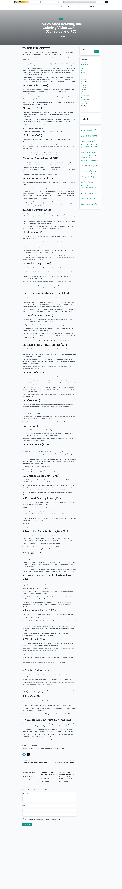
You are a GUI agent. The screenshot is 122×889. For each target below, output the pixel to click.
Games (61, 18)
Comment (25, 793)
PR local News (22, 2)
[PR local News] (16, 2)
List (47, 1)
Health (82, 85)
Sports (82, 97)
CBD (82, 68)
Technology (84, 99)
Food (82, 79)
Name (25, 805)
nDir (58, 36)
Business (83, 66)
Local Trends (53, 1)
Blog (60, 1)
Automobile (83, 64)
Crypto (82, 70)
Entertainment (84, 74)
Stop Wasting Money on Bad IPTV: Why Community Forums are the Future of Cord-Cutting (89, 171)
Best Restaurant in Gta (28, 772)
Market (83, 109)
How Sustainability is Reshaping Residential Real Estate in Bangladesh (88, 130)
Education (83, 72)
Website (25, 814)
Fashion (83, 76)
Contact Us (36, 1)
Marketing (83, 91)
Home (30, 1)
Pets (82, 93)
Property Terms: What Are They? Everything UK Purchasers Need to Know (89, 204)
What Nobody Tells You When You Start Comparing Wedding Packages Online (89, 193)
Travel (82, 101)
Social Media (84, 95)
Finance (83, 78)
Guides (82, 83)
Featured (83, 103)
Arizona (83, 106)
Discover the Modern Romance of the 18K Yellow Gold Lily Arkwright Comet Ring (89, 146)
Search (83, 49)
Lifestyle (83, 89)
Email (24, 810)
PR (42, 1)
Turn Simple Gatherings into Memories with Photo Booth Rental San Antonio (89, 187)
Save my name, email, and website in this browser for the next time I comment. (43, 819)
